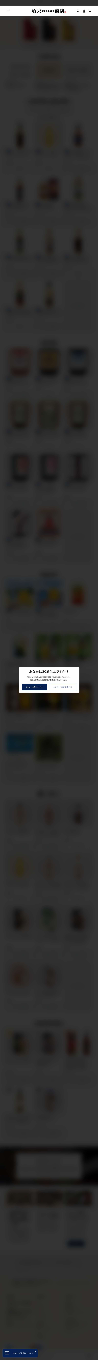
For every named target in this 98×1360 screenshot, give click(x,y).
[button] (8, 11)
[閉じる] (35, 1351)
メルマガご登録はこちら (22, 1353)
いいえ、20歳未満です (62, 687)
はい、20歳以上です (34, 687)
